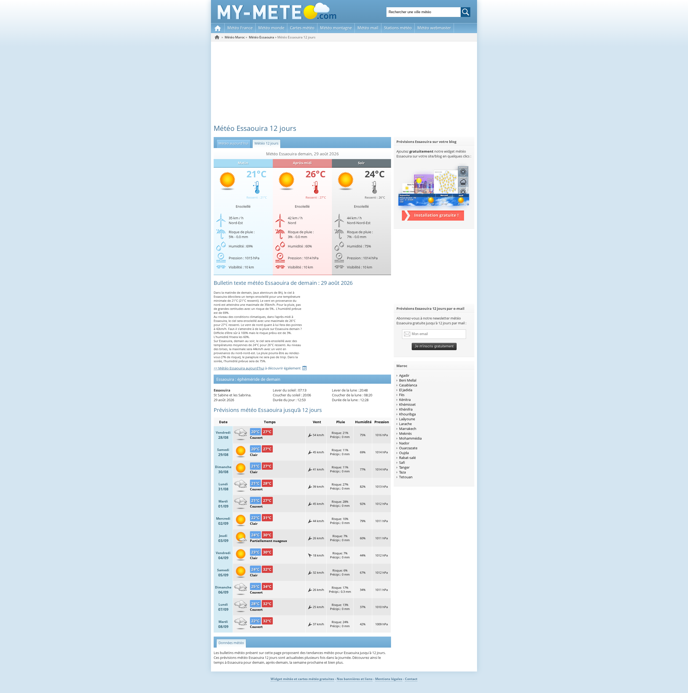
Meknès (405, 433)
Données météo (231, 642)
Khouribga (407, 414)
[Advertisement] (344, 81)
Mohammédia (410, 438)
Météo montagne (336, 27)
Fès (401, 394)
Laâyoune (407, 418)
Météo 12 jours (265, 143)
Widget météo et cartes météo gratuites (302, 679)
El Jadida (405, 389)
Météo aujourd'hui (232, 143)
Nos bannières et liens (354, 679)
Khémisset (407, 404)
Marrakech (407, 428)
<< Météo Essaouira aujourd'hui (239, 368)
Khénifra (406, 409)
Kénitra (405, 399)
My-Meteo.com (277, 11)
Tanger (404, 467)
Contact (411, 679)
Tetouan (406, 477)
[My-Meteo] (218, 28)
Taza (402, 472)
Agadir (404, 375)
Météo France (240, 27)
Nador (404, 443)
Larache (405, 423)
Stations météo (398, 27)
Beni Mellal (407, 380)
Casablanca (408, 385)
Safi (402, 462)
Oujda (404, 452)
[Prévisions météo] (217, 37)
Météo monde (271, 27)
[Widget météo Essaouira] (434, 219)
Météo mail (367, 27)
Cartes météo (302, 27)
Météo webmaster (434, 27)
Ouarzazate (408, 448)
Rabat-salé (407, 457)
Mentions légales (388, 679)
